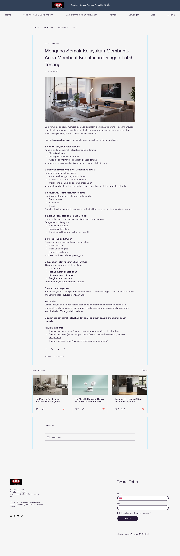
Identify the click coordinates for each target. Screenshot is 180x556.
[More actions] (133, 43)
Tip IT (75, 27)
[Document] (108, 4)
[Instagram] (11, 516)
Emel (119, 503)
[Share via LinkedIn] (58, 349)
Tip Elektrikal (63, 27)
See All (145, 370)
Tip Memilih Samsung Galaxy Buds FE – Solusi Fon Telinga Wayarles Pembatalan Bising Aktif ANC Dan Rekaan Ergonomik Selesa (89, 400)
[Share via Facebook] (46, 349)
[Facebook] (14, 516)
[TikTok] (22, 516)
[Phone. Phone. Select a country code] (121, 498)
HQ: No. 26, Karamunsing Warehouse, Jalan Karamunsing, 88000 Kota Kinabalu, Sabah (26, 504)
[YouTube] (18, 516)
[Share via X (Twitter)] (52, 349)
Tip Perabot (48, 27)
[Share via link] (64, 349)
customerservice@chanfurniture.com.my (24, 495)
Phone (120, 494)
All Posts (35, 27)
